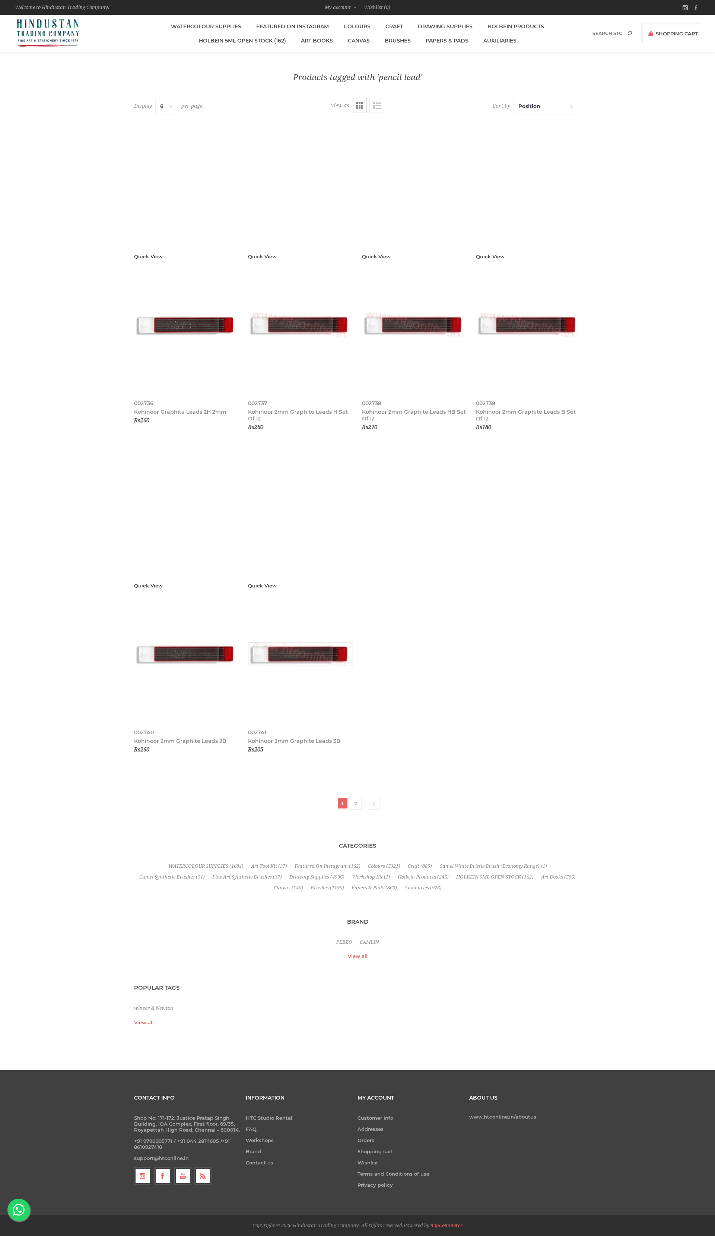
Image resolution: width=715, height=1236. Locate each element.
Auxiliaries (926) (423, 887)
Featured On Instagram (292, 26)
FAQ (251, 1129)
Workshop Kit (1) (371, 877)
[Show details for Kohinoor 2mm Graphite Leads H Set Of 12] (300, 325)
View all (358, 956)
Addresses (371, 1129)
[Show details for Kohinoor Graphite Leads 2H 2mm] (186, 325)
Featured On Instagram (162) (327, 866)
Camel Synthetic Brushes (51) (172, 877)
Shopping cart (375, 1151)
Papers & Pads (447, 40)
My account (338, 7)
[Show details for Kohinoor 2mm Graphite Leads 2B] (186, 654)
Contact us (259, 1163)
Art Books (317, 40)
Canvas (359, 40)
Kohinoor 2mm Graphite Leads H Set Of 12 (298, 415)
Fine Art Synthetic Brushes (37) (247, 877)
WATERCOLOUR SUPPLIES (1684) (206, 866)
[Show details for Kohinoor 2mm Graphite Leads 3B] (300, 654)
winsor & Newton (153, 1008)
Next (373, 803)
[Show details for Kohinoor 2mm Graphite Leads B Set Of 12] (528, 325)
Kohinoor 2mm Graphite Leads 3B (294, 741)
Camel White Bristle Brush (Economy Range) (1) (493, 866)
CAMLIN (369, 942)
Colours (357, 26)
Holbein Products (515, 26)
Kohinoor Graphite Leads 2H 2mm (180, 412)
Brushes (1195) (327, 887)
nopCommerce (446, 1225)
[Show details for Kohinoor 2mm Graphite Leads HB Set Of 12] (414, 325)
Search (629, 33)
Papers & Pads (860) (374, 887)
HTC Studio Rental (269, 1118)
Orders (366, 1140)
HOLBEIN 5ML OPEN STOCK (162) (242, 40)
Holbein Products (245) (423, 877)
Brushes (398, 40)
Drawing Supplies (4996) (316, 877)
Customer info (375, 1118)
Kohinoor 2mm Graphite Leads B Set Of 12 (526, 415)
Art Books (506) (558, 877)
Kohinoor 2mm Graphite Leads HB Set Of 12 (414, 415)
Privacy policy (375, 1185)
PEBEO (344, 942)
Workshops (260, 1140)
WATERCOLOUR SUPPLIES (206, 26)
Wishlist (368, 1163)
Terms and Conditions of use (393, 1174)
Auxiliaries (500, 40)
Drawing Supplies (445, 26)
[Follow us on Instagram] (143, 1176)
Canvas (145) (288, 887)
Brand (253, 1151)
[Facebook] (163, 1176)
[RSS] (203, 1176)
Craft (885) (420, 866)
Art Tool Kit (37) (269, 866)
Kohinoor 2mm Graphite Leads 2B (180, 741)
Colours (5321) (384, 866)
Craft (394, 26)
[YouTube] (183, 1176)
